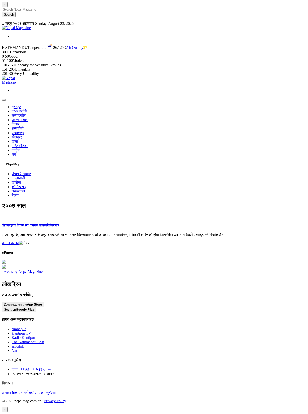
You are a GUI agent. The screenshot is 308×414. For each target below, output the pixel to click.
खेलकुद (17, 137)
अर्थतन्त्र (18, 133)
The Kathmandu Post (28, 342)
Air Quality (76, 48)
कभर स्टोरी (19, 111)
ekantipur (19, 329)
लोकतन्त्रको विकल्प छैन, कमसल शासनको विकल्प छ (30, 225)
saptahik (18, 346)
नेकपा (15, 195)
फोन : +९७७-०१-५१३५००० (31, 369)
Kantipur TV (21, 333)
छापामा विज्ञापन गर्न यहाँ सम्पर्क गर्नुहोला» (29, 393)
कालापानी (18, 178)
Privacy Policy (55, 401)
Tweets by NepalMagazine (22, 271)
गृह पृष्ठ (16, 107)
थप (14, 154)
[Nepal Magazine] (16, 28)
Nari (15, 350)
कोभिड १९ (19, 187)
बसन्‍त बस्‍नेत (10, 243)
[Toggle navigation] (4, 100)
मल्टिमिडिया (20, 146)
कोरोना (16, 182)
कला (15, 141)
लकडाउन (18, 191)
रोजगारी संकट (21, 174)
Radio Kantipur (23, 337)
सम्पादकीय (19, 115)
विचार (15, 124)
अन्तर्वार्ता (18, 128)
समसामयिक (20, 120)
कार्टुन (16, 150)
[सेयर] (24, 243)
